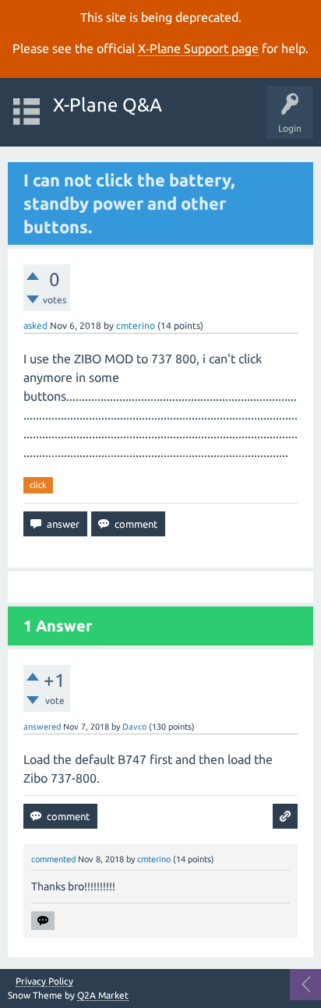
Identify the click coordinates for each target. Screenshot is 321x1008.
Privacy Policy (44, 981)
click (38, 485)
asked (35, 325)
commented (53, 859)
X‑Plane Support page (198, 48)
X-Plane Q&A (107, 104)
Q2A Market (103, 995)
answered (42, 726)
